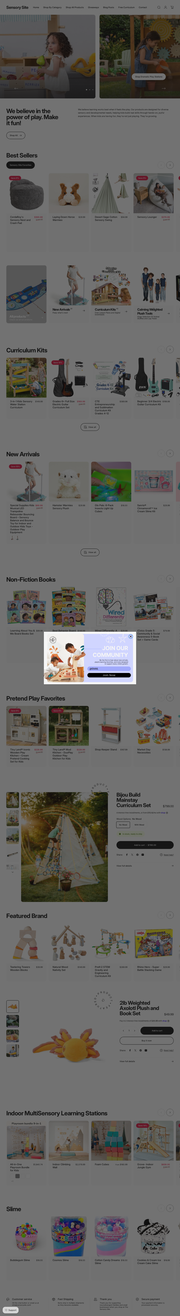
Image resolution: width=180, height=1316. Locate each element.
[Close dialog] (131, 636)
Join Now (109, 675)
